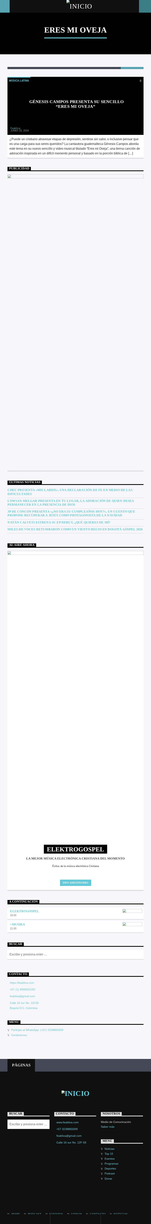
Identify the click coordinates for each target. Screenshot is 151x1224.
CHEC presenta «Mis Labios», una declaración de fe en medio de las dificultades (69, 491)
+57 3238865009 (67, 1129)
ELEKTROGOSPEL (24, 911)
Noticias (109, 1148)
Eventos (110, 1158)
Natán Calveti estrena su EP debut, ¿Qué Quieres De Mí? (58, 522)
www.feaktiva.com (67, 1122)
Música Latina (19, 80)
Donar (108, 1178)
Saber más (107, 1126)
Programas (111, 1163)
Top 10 (109, 1153)
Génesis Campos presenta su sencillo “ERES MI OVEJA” (76, 104)
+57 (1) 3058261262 (22, 989)
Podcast (110, 1173)
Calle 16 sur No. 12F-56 (71, 1142)
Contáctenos (19, 1035)
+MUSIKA (17, 924)
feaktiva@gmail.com (22, 996)
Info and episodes (75, 882)
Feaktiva (15, 128)
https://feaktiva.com (22, 982)
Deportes (110, 1168)
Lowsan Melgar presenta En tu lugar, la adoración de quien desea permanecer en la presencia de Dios (70, 502)
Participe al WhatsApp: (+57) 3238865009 (37, 1029)
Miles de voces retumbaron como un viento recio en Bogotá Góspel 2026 (75, 529)
